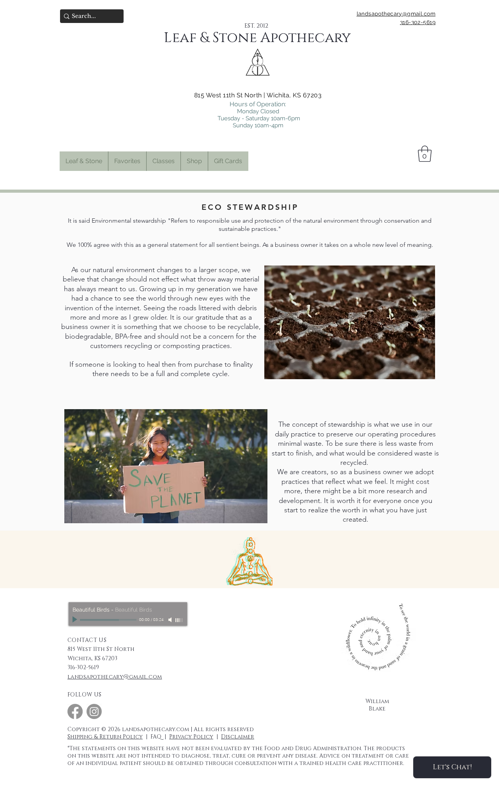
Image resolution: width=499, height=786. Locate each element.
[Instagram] (94, 711)
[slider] (179, 620)
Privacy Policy (191, 736)
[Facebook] (75, 711)
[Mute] (171, 620)
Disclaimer (237, 736)
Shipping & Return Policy (105, 736)
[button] (127, 161)
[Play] (76, 620)
